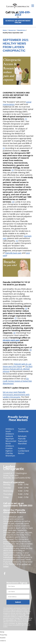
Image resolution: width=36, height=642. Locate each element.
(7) (16, 318)
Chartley (9, 453)
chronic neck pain (11, 340)
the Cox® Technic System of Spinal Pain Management (17, 381)
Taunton (22, 429)
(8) (14, 333)
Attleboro (10, 429)
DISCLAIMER (9, 620)
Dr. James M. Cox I (21, 623)
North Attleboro (10, 444)
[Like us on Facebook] (4, 574)
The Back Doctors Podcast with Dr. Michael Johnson (17, 369)
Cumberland (23, 451)
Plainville (22, 438)
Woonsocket (11, 441)
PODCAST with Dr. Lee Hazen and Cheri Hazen (17, 365)
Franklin (9, 448)
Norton (21, 453)
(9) (30, 350)
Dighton (9, 451)
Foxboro (21, 448)
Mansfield (22, 443)
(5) (17, 240)
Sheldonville (23, 431)
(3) (13, 170)
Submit (18, 602)
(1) (26, 119)
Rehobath (22, 436)
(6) (26, 308)
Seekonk (9, 436)
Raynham (10, 438)
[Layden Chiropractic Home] (18, 5)
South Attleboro (10, 432)
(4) (13, 202)
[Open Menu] (32, 5)
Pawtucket (22, 441)
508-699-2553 (22, 13)
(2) (4, 148)
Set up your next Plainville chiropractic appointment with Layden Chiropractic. (16, 394)
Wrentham (10, 455)
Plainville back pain (13, 253)
